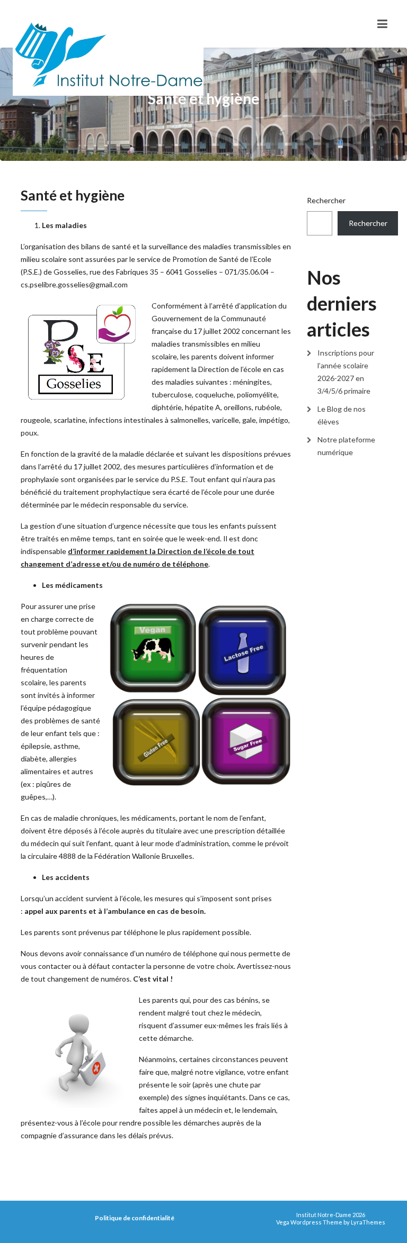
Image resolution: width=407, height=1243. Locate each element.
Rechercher (326, 200)
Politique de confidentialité (134, 1218)
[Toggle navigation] (382, 24)
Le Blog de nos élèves (341, 415)
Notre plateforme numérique (346, 446)
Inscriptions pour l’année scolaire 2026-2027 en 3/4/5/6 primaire (345, 371)
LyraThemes (368, 1222)
